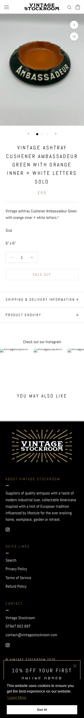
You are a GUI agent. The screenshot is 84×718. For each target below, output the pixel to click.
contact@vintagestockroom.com (31, 634)
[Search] (69, 7)
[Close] (75, 666)
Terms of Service (18, 577)
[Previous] (28, 134)
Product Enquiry (23, 315)
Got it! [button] (42, 709)
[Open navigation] (6, 7)
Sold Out (42, 274)
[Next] (55, 134)
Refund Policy (16, 586)
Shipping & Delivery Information (40, 299)
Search (11, 560)
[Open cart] (78, 7)
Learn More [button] (16, 698)
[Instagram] (8, 529)
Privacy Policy (16, 568)
